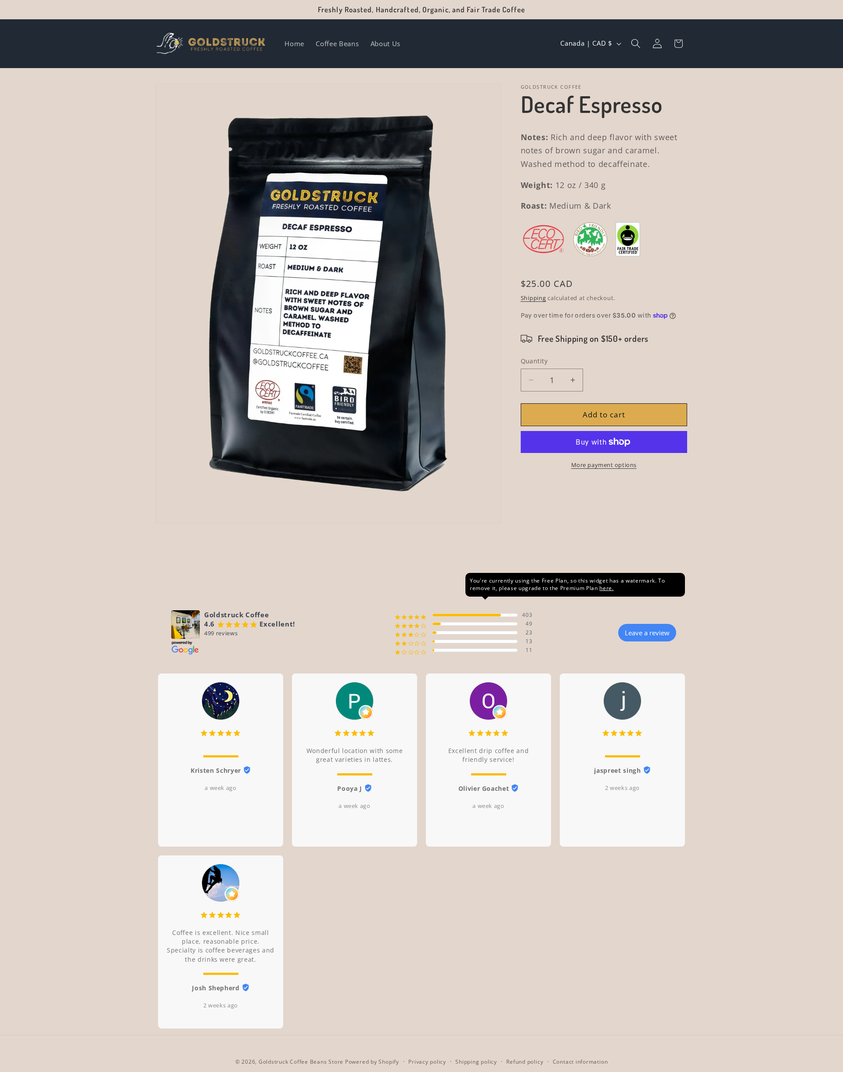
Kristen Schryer (216, 770)
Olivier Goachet (483, 788)
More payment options (604, 465)
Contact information (580, 1061)
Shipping (533, 297)
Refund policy (524, 1061)
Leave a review (647, 632)
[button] (635, 43)
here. (606, 588)
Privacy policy (427, 1061)
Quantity (534, 360)
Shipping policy (476, 1061)
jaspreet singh (617, 770)
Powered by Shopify (372, 1061)
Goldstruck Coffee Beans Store (301, 1061)
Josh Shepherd (216, 988)
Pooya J (349, 788)
